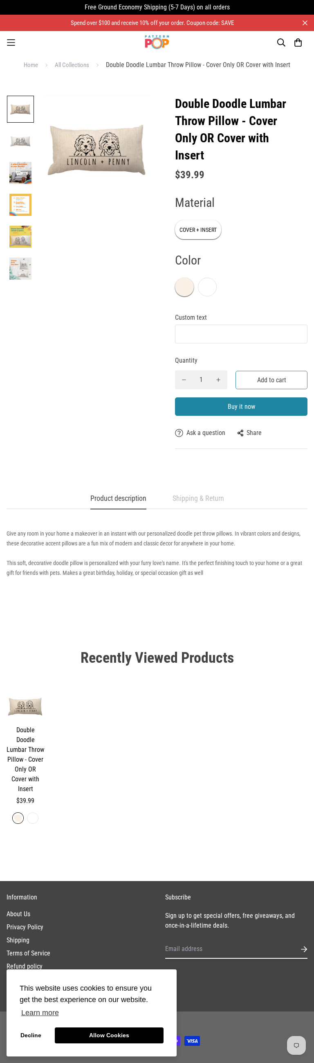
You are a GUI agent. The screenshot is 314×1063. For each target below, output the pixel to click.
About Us (18, 914)
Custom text (191, 317)
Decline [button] (30, 1035)
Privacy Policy (25, 927)
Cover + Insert (198, 230)
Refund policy (25, 966)
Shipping (18, 940)
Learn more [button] (40, 1013)
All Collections (72, 65)
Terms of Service (28, 953)
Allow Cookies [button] (109, 1035)
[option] (20, 111)
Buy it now (241, 406)
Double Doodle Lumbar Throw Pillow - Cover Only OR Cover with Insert (25, 759)
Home (31, 65)
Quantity (186, 360)
